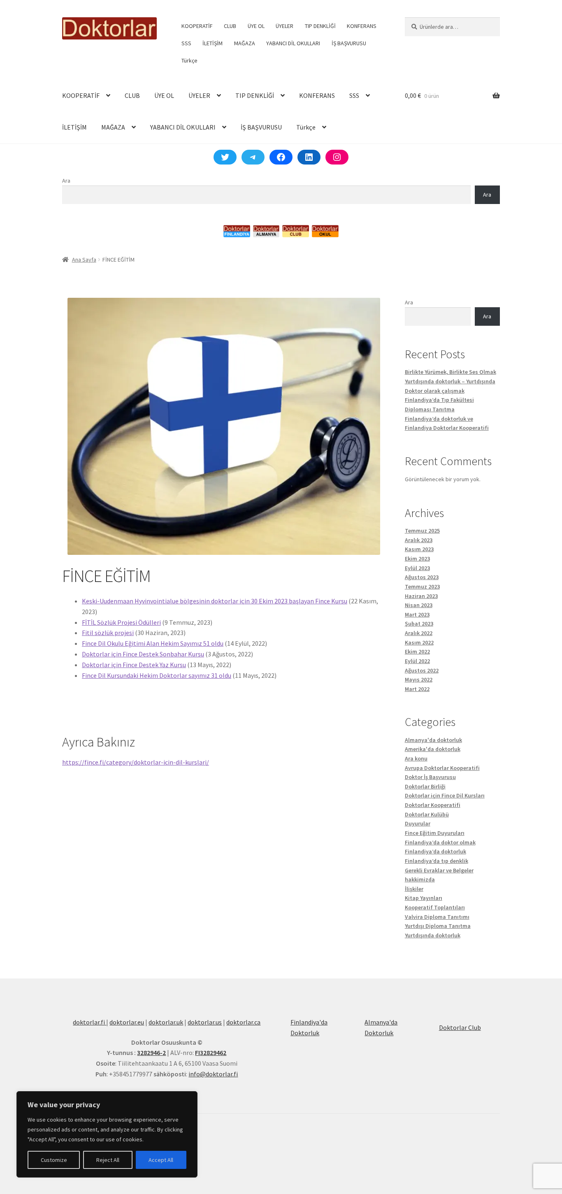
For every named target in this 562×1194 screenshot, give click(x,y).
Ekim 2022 (417, 651)
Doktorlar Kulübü (427, 814)
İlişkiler (414, 889)
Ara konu (416, 758)
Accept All (161, 1160)
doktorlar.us (205, 1022)
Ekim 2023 (417, 558)
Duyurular (417, 823)
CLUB (230, 26)
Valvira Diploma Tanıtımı (437, 916)
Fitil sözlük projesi (108, 632)
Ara (66, 180)
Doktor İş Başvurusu (430, 777)
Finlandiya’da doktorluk (435, 851)
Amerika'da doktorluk (432, 749)
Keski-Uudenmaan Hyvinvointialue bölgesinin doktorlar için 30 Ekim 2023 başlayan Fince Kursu (214, 601)
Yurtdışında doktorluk (432, 935)
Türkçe (189, 60)
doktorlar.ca (243, 1022)
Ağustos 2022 (422, 670)
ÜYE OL (256, 26)
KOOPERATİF (197, 26)
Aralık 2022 (418, 633)
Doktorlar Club (460, 1027)
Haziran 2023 (421, 596)
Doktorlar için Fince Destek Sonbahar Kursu (143, 654)
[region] (106, 1134)
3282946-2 (151, 1052)
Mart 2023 (417, 614)
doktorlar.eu (126, 1022)
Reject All (107, 1160)
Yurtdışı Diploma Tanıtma (438, 926)
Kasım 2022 (419, 642)
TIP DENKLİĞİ (320, 26)
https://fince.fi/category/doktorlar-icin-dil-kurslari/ (135, 762)
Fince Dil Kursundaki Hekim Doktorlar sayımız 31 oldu (156, 675)
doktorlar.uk (166, 1022)
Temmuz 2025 (422, 530)
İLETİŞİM (212, 43)
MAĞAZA (244, 43)
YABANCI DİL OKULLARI (293, 43)
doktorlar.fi (89, 1022)
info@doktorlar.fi (213, 1074)
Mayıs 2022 (418, 679)
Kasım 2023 (419, 549)
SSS (186, 43)
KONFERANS (361, 26)
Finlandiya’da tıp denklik (436, 861)
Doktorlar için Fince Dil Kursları (445, 795)
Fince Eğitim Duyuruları (434, 833)
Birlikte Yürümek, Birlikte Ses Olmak (450, 372)
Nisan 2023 (418, 605)
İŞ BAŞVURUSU (349, 43)
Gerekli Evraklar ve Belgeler (439, 870)
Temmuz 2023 (422, 586)
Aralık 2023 (418, 540)
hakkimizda (420, 879)
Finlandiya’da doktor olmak (440, 842)
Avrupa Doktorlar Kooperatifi (442, 768)
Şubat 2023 (419, 623)
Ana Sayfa (84, 259)
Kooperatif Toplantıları (435, 907)
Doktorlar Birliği (425, 786)
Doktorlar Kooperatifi (432, 805)
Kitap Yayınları (423, 898)
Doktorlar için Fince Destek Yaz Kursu (134, 665)
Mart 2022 (417, 689)
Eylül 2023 (417, 568)
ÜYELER (284, 26)
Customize (54, 1160)
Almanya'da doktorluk (433, 740)
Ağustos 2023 (422, 577)
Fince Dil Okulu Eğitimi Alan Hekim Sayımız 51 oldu (152, 643)
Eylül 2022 (417, 661)
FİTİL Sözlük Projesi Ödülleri (121, 622)
